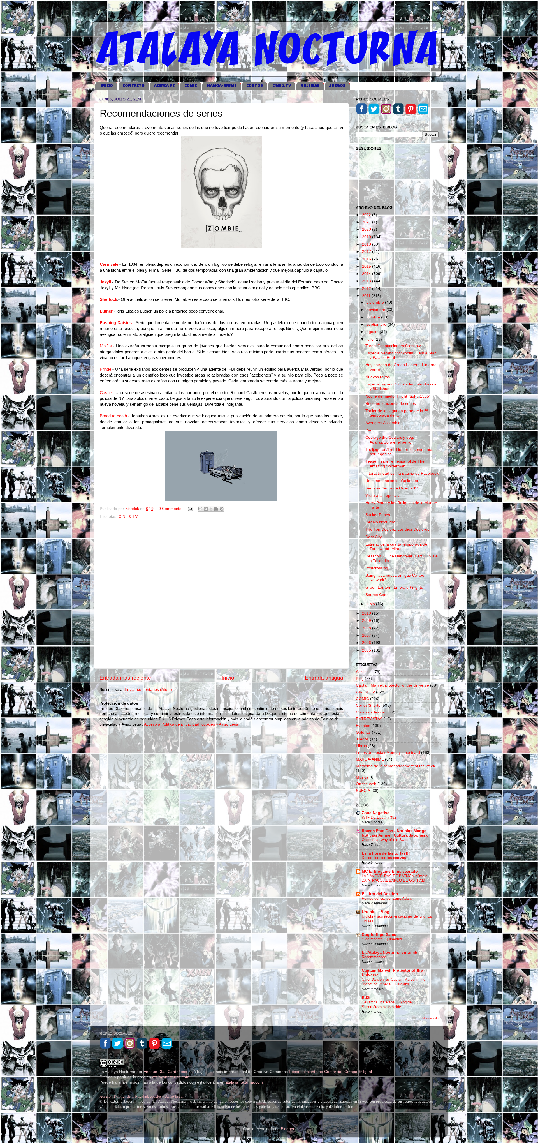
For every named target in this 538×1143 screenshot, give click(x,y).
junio (371, 604)
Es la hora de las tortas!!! (386, 853)
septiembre (377, 324)
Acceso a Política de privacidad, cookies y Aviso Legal (141, 1096)
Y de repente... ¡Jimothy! (382, 939)
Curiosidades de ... (372, 712)
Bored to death (113, 416)
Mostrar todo (430, 1018)
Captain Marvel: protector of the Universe (392, 685)
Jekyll (105, 282)
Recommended (374, 957)
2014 (367, 274)
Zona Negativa (375, 813)
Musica (362, 777)
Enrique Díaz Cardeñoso (165, 1072)
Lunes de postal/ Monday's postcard (388, 753)
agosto (373, 332)
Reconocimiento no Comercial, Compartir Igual (331, 1072)
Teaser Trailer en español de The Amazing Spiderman (395, 463)
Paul (369, 430)
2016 (367, 259)
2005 (367, 650)
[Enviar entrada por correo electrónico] (190, 509)
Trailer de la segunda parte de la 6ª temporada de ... (396, 413)
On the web (366, 784)
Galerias (363, 732)
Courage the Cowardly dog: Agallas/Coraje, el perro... (390, 439)
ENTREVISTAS (369, 719)
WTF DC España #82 (379, 817)
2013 (367, 281)
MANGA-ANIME (221, 86)
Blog (360, 678)
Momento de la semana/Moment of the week (395, 766)
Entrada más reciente (125, 678)
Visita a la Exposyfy (382, 495)
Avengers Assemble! (383, 423)
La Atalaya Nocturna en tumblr (391, 952)
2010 (367, 613)
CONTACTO (134, 86)
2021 (367, 222)
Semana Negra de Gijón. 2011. (392, 488)
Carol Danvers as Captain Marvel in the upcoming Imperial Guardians (393, 981)
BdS (366, 998)
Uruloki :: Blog (375, 912)
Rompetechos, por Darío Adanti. (388, 898)
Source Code (377, 595)
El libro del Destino (380, 894)
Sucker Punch (377, 515)
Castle (106, 393)
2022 (367, 215)
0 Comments (170, 509)
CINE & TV (281, 86)
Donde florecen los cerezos (384, 858)
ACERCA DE (164, 86)
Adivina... (364, 672)
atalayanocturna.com (170, 1077)
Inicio (228, 678)
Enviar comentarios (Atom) (148, 689)
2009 (367, 620)
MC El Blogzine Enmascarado (390, 871)
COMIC (190, 86)
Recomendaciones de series (390, 403)
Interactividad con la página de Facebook (402, 473)
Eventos (363, 726)
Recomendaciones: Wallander (391, 481)
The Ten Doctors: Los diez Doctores (397, 529)
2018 (367, 244)
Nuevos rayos (377, 377)
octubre (374, 317)
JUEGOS (337, 86)
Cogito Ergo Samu (379, 934)
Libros (361, 746)
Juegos (362, 739)
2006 (367, 643)
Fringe (105, 369)
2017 (367, 252)
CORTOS (254, 86)
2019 (367, 237)
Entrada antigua (324, 678)
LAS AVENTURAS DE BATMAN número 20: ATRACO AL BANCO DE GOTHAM (394, 878)
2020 (367, 229)
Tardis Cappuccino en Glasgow (393, 346)
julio (371, 339)
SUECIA (363, 791)
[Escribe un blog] (205, 509)
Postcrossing (376, 568)
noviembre (376, 310)
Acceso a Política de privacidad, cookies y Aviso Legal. (192, 724)
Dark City (373, 537)
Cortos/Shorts (368, 705)
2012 (367, 289)
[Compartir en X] (211, 509)
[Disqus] (221, 593)
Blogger (287, 1129)
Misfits (106, 346)
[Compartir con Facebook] (216, 509)
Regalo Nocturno (380, 522)
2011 (367, 296)
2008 (367, 628)
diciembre (376, 302)
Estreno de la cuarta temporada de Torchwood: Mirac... (396, 546)
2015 (367, 266)
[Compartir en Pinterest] (221, 509)
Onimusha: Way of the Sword (385, 840)
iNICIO (107, 86)
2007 (367, 635)
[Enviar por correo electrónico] (200, 509)
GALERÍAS (310, 86)
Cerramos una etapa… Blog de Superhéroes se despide (387, 1004)
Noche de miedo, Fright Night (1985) (397, 396)
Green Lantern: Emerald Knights (394, 587)
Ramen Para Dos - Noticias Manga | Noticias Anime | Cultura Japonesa (395, 833)
